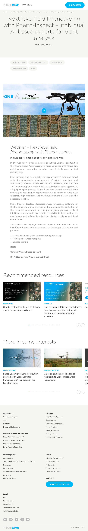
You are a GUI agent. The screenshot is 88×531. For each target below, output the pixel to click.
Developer (7, 475)
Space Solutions (51, 427)
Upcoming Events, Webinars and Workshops (19, 461)
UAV (33, 68)
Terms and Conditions (11, 508)
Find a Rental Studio (53, 472)
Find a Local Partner (53, 468)
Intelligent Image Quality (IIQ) (14, 440)
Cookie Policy (8, 504)
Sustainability (50, 465)
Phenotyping (19, 68)
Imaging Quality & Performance (15, 433)
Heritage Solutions (52, 430)
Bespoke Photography (11, 427)
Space (5, 420)
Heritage (6, 424)
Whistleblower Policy (11, 511)
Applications (8, 413)
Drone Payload (38, 62)
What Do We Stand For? (55, 458)
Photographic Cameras (54, 437)
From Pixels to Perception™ (13, 437)
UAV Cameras (51, 420)
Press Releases (8, 468)
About (48, 455)
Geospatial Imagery (10, 417)
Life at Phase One (52, 461)
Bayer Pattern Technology (13, 447)
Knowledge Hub (9, 455)
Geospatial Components (54, 424)
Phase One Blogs (9, 478)
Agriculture (19, 62)
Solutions (49, 413)
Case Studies (8, 458)
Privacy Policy (8, 501)
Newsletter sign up (59, 484)
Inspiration (7, 465)
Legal (5, 494)
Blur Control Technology (12, 444)
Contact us (75, 5)
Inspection (57, 62)
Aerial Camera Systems (54, 417)
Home (5, 12)
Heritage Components (54, 434)
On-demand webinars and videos (15, 472)
